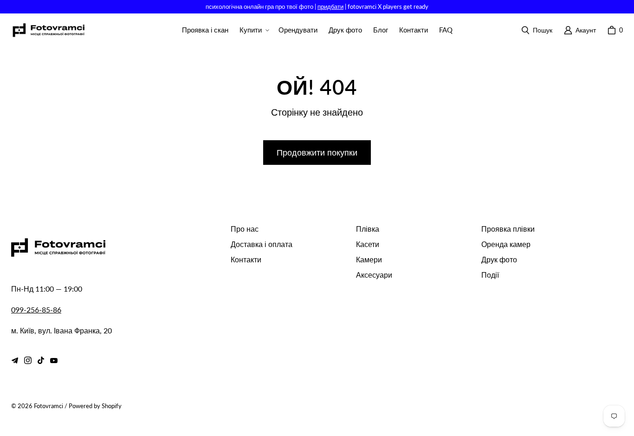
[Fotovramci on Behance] (14, 360)
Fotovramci (48, 406)
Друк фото (499, 259)
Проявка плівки (508, 228)
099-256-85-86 (36, 309)
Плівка (367, 228)
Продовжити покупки (317, 152)
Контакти (246, 259)
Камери (369, 259)
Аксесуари (374, 274)
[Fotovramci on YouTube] (53, 360)
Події (490, 274)
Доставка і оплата (261, 244)
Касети (367, 244)
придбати (330, 6)
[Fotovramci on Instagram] (27, 360)
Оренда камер (505, 244)
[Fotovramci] (48, 30)
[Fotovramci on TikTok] (40, 360)
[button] (253, 30)
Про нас (245, 228)
